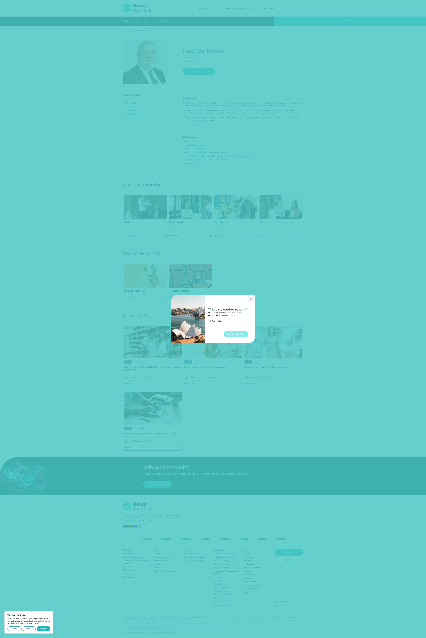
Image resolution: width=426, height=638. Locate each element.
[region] (28, 622)
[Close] (251, 298)
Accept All (43, 629)
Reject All (29, 629)
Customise (14, 629)
